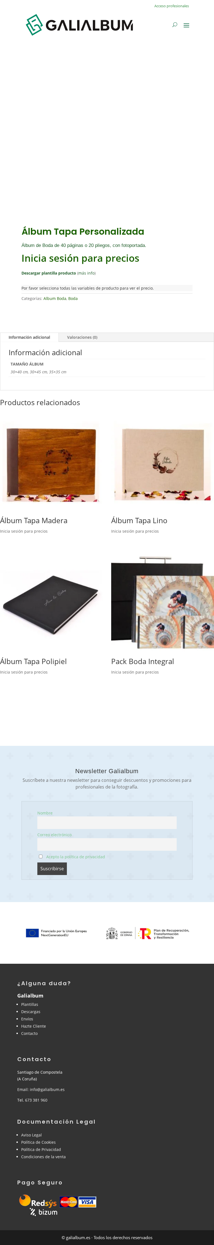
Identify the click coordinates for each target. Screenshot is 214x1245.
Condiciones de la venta (43, 1156)
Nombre (45, 813)
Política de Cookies (38, 1142)
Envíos (27, 1019)
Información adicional (29, 337)
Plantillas (29, 1004)
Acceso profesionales (171, 5)
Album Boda (54, 298)
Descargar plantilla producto (48, 273)
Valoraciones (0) (82, 337)
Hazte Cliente (33, 1026)
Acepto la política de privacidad (75, 856)
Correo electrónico (54, 834)
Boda (73, 298)
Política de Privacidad (41, 1149)
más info (86, 273)
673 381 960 (36, 1100)
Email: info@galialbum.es (41, 1089)
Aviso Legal (31, 1135)
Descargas (30, 1011)
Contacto (29, 1033)
